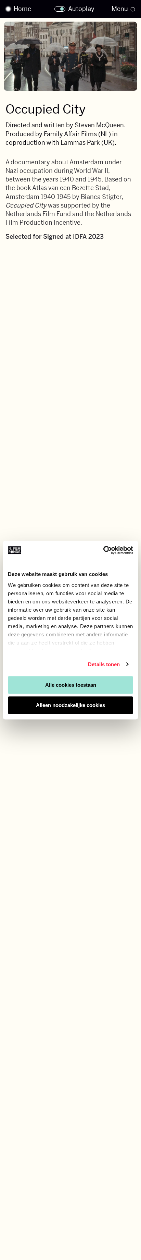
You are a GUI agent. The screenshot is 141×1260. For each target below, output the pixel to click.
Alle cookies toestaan (70, 685)
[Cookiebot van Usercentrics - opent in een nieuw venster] (103, 550)
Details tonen (104, 664)
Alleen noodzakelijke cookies (70, 705)
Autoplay (81, 9)
